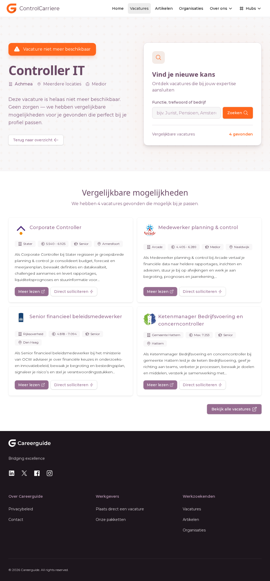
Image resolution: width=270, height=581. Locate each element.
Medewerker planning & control (198, 227)
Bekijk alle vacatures (231, 409)
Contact (15, 519)
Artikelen (164, 8)
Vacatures (139, 8)
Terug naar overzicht (32, 140)
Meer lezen (29, 291)
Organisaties (191, 8)
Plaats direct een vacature (120, 509)
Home (118, 8)
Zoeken (234, 112)
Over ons (218, 8)
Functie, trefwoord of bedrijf (179, 102)
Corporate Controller (55, 227)
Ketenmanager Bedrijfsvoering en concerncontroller (200, 320)
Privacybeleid (20, 509)
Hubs (251, 8)
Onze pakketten (111, 519)
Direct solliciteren (71, 291)
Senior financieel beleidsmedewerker (76, 316)
